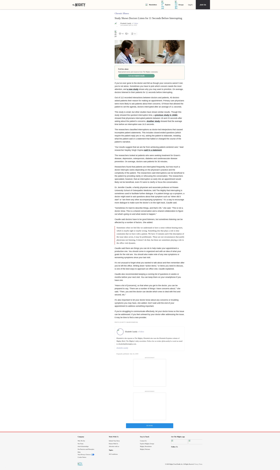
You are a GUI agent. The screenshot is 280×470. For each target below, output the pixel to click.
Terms (200, 464)
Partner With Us (113, 443)
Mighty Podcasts (145, 449)
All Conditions (113, 454)
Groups (181, 5)
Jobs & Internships (83, 446)
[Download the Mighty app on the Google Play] (196, 441)
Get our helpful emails (136, 76)
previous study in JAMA (166, 115)
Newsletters (153, 5)
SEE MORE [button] (149, 425)
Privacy (196, 464)
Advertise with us (114, 446)
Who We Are (81, 441)
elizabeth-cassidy (122, 348)
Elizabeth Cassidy (126, 23)
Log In (190, 5)
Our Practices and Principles (86, 449)
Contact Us (143, 441)
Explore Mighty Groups (147, 443)
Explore (167, 5)
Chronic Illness (122, 13)
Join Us (203, 4)
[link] (78, 5)
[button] (136, 23)
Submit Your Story (114, 441)
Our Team (80, 443)
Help (79, 452)
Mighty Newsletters (146, 446)
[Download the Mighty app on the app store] (179, 441)
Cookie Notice (82, 457)
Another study (153, 121)
